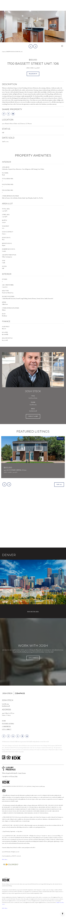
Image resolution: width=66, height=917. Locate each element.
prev (31, 46)
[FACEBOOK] (4, 736)
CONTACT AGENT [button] (33, 416)
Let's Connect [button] (33, 658)
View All (59, 484)
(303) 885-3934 (33, 404)
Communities (6, 726)
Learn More (21, 751)
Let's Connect (6, 729)
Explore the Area (33, 611)
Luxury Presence (22, 773)
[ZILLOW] (27, 736)
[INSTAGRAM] (8, 736)
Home (4, 721)
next (35, 46)
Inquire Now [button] (33, 73)
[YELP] (17, 736)
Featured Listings (8, 723)
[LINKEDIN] (13, 736)
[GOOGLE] (22, 736)
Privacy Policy (14, 776)
